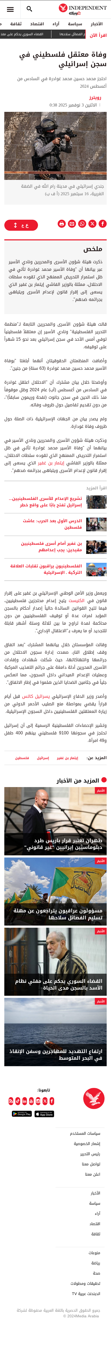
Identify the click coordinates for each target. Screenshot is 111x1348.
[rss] (11, 1101)
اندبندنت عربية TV (86, 1294)
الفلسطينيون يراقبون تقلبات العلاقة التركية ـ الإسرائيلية (46, 569)
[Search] (29, 9)
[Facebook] (52, 1101)
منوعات (94, 1253)
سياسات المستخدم (85, 1134)
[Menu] (10, 9)
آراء (56, 24)
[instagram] (38, 1101)
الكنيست (75, 600)
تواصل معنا (91, 1164)
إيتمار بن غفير (50, 463)
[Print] (62, 224)
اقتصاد (37, 24)
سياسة (75, 24)
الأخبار (97, 24)
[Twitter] (45, 1101)
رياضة (95, 1263)
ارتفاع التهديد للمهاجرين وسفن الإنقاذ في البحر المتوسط (55, 1055)
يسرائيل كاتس (36, 696)
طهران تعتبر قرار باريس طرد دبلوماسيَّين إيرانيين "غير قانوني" (63, 844)
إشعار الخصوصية (87, 1144)
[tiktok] (17, 1101)
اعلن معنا (92, 1175)
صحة (96, 1273)
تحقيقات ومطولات (85, 1284)
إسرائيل (43, 757)
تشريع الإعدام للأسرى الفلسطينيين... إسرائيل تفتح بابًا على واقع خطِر (45, 502)
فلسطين (22, 757)
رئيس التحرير (90, 1154)
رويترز (95, 97)
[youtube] (31, 1101)
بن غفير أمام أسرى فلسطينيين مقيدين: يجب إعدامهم (51, 547)
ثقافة (16, 24)
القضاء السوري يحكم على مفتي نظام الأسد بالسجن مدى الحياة (58, 984)
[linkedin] (24, 1101)
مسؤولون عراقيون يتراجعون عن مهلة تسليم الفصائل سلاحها (57, 914)
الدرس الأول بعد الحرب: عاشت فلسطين (52, 524)
